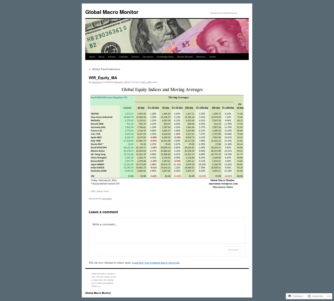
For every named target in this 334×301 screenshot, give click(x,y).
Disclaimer (148, 56)
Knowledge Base (165, 56)
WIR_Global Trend (100, 191)
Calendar (123, 56)
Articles (112, 56)
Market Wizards (185, 56)
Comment (233, 249)
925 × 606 (146, 82)
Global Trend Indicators (104, 69)
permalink (107, 198)
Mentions (201, 56)
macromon (97, 82)
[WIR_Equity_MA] (167, 137)
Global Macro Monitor (111, 11)
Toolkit (212, 56)
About (101, 56)
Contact (135, 56)
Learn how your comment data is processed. (156, 262)
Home (92, 56)
